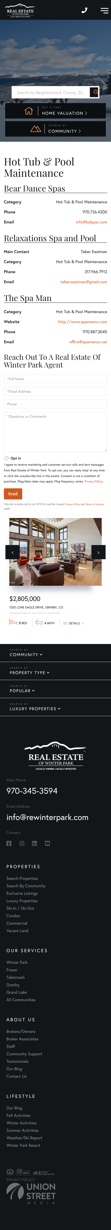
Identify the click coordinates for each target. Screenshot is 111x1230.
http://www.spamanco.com (82, 321)
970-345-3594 (85, 10)
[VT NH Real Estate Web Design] (21, 1193)
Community (24, 654)
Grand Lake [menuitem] (16, 992)
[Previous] (12, 552)
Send (13, 493)
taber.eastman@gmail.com (83, 282)
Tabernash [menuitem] (15, 977)
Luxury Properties (33, 709)
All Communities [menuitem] (21, 999)
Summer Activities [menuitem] (22, 1130)
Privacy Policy (93, 481)
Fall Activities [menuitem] (18, 1115)
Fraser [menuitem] (12, 970)
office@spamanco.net (88, 342)
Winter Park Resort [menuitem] (23, 1145)
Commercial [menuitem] (16, 923)
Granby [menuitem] (12, 985)
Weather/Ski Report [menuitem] (24, 1138)
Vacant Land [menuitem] (17, 930)
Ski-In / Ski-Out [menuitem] (20, 908)
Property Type (27, 672)
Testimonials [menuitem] (17, 1061)
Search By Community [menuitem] (25, 886)
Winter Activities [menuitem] (21, 1123)
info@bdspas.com (91, 222)
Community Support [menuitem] (24, 1054)
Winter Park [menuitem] (17, 962)
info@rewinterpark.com (47, 816)
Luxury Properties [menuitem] (22, 900)
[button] (94, 92)
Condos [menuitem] (13, 915)
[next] (98, 552)
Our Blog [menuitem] (14, 1069)
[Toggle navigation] (103, 9)
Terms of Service (95, 504)
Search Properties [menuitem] (22, 878)
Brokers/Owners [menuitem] (21, 1031)
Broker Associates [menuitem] (22, 1039)
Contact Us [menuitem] (16, 1076)
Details (74, 623)
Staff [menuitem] (10, 1046)
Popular (20, 690)
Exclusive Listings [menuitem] (22, 893)
